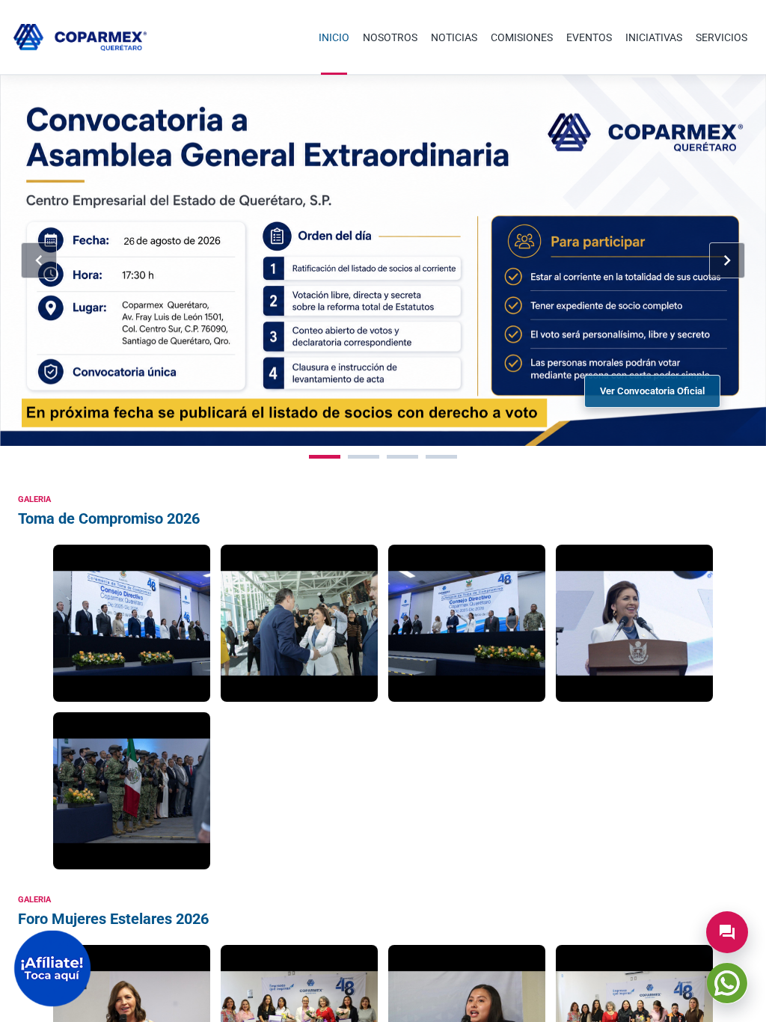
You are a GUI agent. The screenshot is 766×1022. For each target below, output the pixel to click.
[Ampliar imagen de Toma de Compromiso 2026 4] (634, 623)
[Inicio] (80, 37)
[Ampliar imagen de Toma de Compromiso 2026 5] (131, 790)
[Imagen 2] (363, 457)
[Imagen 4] (441, 457)
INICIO (334, 37)
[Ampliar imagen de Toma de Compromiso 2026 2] (299, 623)
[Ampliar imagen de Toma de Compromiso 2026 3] (466, 623)
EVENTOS (589, 37)
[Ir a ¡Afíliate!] (52, 968)
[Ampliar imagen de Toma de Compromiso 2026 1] (131, 623)
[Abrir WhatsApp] (727, 983)
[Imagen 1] (324, 457)
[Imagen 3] (402, 457)
